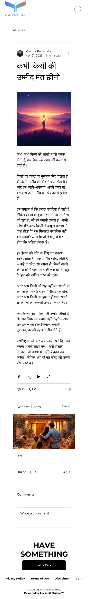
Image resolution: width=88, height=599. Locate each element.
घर (20, 455)
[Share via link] (49, 377)
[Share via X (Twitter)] (29, 377)
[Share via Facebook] (19, 377)
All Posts (19, 30)
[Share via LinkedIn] (39, 377)
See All (66, 406)
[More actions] (68, 53)
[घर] (44, 431)
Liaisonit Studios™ (52, 593)
